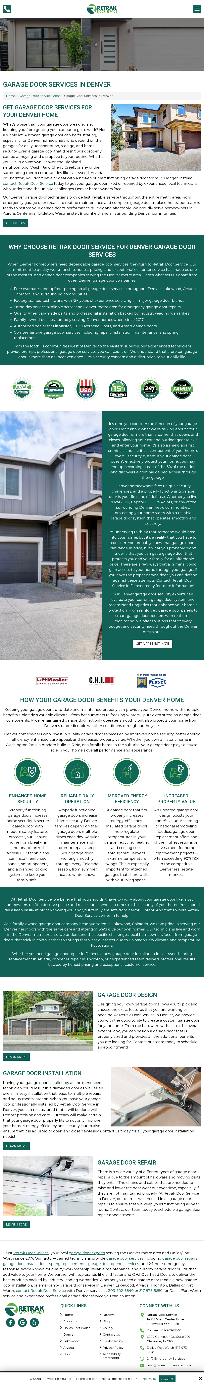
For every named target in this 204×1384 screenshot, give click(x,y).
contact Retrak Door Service (28, 183)
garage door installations (25, 1264)
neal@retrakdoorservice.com (169, 1365)
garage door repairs (179, 1258)
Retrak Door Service (31, 1253)
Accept (167, 1379)
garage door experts (87, 1253)
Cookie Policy (146, 1379)
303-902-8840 (121, 1291)
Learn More (16, 1057)
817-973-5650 (151, 1291)
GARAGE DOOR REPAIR (127, 1162)
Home (11, 96)
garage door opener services (113, 1264)
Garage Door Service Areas (40, 96)
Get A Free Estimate (152, 643)
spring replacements (67, 1264)
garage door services (124, 1258)
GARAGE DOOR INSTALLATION (42, 1073)
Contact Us (15, 223)
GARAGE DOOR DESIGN (127, 995)
